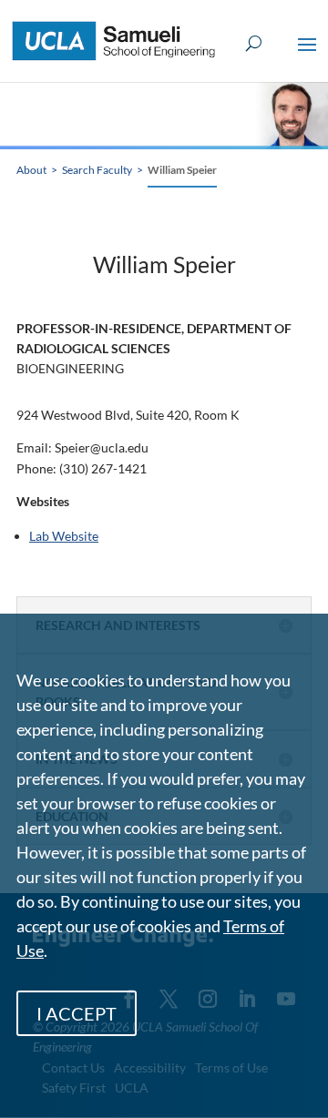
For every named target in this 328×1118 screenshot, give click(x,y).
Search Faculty (97, 170)
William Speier (182, 170)
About (31, 170)
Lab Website (63, 536)
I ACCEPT (76, 1013)
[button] (307, 56)
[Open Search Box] (254, 44)
